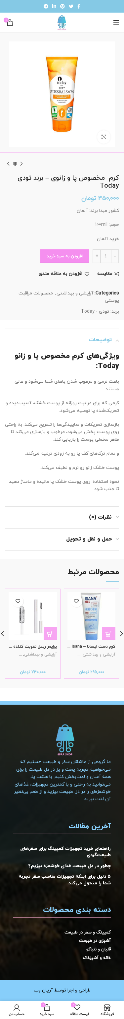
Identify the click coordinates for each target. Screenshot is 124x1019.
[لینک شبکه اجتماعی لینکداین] (54, 6)
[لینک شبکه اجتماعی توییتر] (71, 6)
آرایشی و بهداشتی (75, 293)
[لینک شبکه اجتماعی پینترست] (62, 6)
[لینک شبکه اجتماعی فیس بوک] (78, 6)
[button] (108, 633)
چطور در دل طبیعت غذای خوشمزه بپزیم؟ (69, 866)
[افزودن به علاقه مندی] (76, 601)
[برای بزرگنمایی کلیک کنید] (103, 137)
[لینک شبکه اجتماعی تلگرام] (46, 6)
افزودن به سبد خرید (65, 256)
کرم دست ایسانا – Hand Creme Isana (81, 647)
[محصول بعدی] (8, 164)
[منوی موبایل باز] (116, 22)
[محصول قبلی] (21, 164)
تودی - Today (95, 311)
